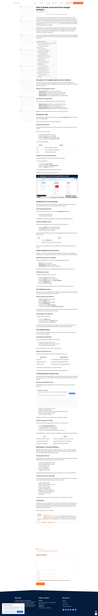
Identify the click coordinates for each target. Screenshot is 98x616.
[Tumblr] (47, 522)
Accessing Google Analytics (43, 53)
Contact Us (64, 602)
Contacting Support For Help (43, 71)
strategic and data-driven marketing (51, 516)
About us (64, 600)
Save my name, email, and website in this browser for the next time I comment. (53, 580)
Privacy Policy (65, 604)
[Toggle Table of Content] (54, 41)
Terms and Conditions (66, 606)
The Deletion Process (41, 60)
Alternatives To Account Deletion (43, 72)
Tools (35, 3)
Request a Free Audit (78, 3)
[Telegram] (53, 522)
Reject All (13, 611)
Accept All (20, 611)
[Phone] (54, 522)
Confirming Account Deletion (43, 62)
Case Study (54, 3)
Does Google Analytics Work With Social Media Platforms (47, 551)
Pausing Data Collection (42, 73)
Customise (6, 611)
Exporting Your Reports (42, 48)
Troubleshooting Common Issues (43, 68)
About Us (62, 3)
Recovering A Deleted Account (43, 69)
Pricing (48, 3)
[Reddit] (44, 522)
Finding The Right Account (43, 54)
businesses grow (74, 515)
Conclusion (39, 76)
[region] (13, 608)
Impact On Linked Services (42, 66)
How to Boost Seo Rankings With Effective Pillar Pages (47, 550)
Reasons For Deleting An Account (44, 44)
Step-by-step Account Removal (43, 61)
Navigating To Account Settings (43, 51)
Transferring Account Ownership (44, 75)
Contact (69, 3)
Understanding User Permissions (43, 55)
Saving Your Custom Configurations (44, 50)
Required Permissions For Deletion (44, 57)
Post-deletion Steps (41, 64)
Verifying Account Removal (43, 65)
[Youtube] (49, 522)
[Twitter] (38, 522)
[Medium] (50, 522)
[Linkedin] (37, 522)
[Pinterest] (43, 522)
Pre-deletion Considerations (43, 46)
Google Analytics (40, 548)
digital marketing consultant (54, 515)
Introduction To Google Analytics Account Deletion (46, 43)
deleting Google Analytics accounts (53, 23)
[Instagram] (41, 522)
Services (41, 3)
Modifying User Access (42, 58)
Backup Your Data (40, 47)
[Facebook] (46, 522)
